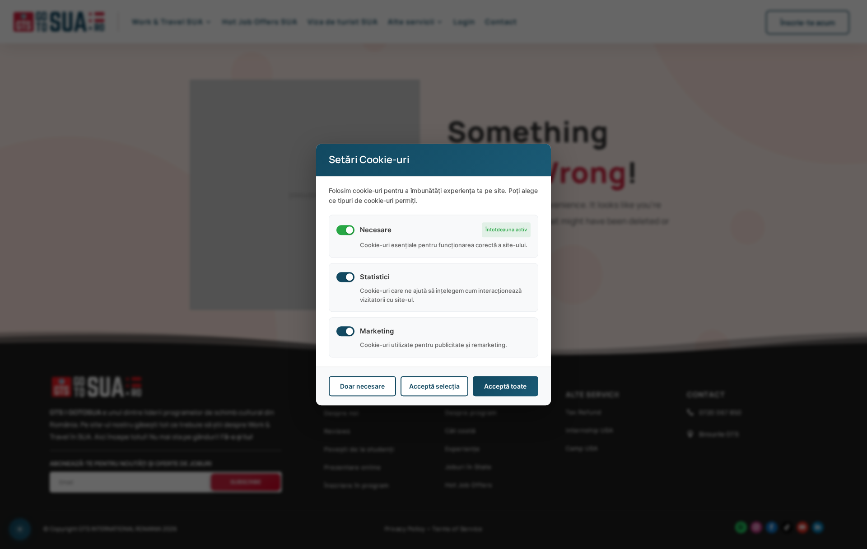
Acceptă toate (505, 386)
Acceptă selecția (434, 386)
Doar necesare (362, 386)
